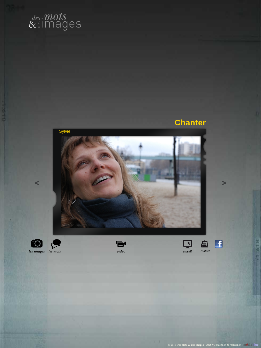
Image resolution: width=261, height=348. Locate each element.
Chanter (190, 122)
